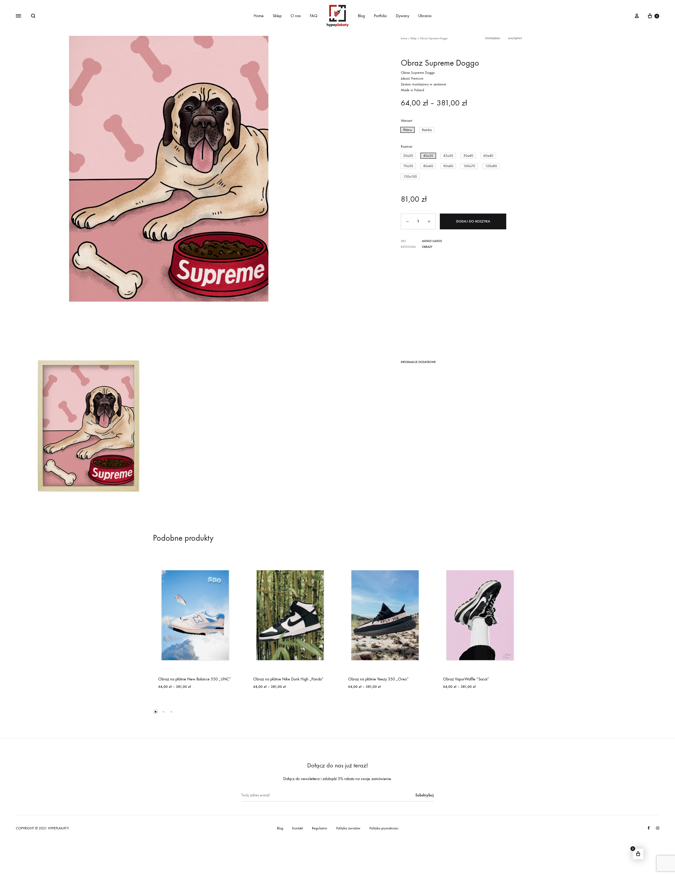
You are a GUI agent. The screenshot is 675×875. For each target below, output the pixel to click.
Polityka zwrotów (348, 828)
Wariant (406, 120)
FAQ (313, 15)
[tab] (418, 363)
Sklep (277, 15)
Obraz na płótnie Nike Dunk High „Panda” (288, 678)
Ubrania (424, 15)
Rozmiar (406, 146)
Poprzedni (492, 38)
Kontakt (297, 828)
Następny (515, 38)
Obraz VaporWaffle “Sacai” (466, 678)
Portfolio (380, 15)
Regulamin (319, 828)
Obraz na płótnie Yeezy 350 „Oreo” (378, 678)
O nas (296, 15)
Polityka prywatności (383, 828)
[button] (407, 129)
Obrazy (427, 247)
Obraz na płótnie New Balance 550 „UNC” (194, 678)
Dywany (402, 15)
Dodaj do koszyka (473, 221)
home (404, 38)
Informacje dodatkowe (418, 362)
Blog (361, 15)
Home (259, 15)
